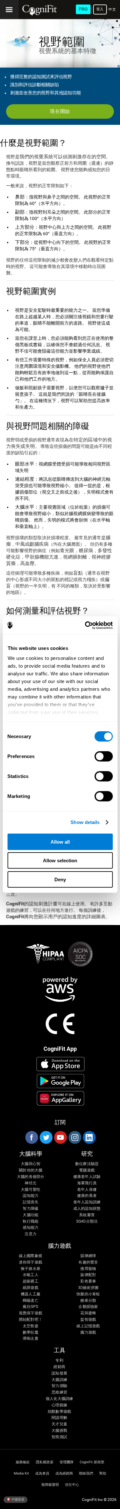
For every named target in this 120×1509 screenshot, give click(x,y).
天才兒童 (59, 1424)
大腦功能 (30, 1215)
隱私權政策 (44, 1462)
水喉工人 (30, 1275)
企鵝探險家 (88, 1307)
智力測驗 (59, 1386)
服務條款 (23, 1462)
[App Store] (60, 1064)
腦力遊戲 (88, 1332)
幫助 (102, 1473)
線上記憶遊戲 (88, 1326)
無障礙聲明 (50, 1485)
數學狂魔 (30, 1332)
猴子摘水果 (30, 1269)
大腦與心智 (30, 1164)
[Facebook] (31, 1137)
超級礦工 (30, 1281)
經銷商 (59, 1367)
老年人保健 (87, 1190)
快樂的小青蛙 (88, 1294)
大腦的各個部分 (30, 1177)
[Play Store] (60, 1081)
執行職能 (30, 1221)
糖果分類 (88, 1301)
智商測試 (59, 1437)
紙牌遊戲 (30, 1288)
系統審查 (87, 1215)
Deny (60, 879)
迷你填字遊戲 (30, 1262)
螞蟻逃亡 (30, 1301)
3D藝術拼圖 (88, 1288)
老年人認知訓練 (87, 1202)
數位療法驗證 (87, 1164)
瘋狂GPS (30, 1307)
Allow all (60, 841)
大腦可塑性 (30, 1190)
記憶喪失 (30, 1202)
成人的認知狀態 (87, 1209)
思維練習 (59, 1392)
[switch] (103, 756)
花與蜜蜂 (88, 1313)
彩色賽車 (88, 1281)
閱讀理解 (59, 1418)
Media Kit (21, 1473)
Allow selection (60, 860)
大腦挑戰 (59, 1431)
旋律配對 (88, 1275)
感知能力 (30, 1228)
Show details (85, 822)
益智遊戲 (88, 1320)
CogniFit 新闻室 (92, 1462)
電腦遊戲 (87, 1170)
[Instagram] (74, 1137)
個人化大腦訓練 (59, 1399)
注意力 (30, 1234)
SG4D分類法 (87, 1221)
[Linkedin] (89, 1137)
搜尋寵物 (88, 1269)
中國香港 (17, 1499)
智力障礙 (30, 1209)
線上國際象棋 (30, 1256)
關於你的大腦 (30, 1170)
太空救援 (30, 1326)
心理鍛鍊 (59, 1405)
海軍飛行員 (87, 1183)
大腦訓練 (59, 1380)
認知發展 (59, 1373)
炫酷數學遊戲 (59, 1412)
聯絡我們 (86, 1473)
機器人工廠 (30, 1294)
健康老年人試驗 (87, 1177)
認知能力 (30, 1196)
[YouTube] (60, 1137)
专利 (59, 1360)
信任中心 (72, 1485)
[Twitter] (45, 1137)
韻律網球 (88, 1256)
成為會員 (42, 1473)
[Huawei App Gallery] (60, 1098)
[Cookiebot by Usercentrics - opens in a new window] (85, 625)
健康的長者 (87, 1196)
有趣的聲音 (88, 1262)
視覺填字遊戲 (30, 1313)
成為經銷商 (64, 1473)
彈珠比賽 (30, 1339)
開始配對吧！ (30, 1320)
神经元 (30, 1183)
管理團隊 (67, 1462)
